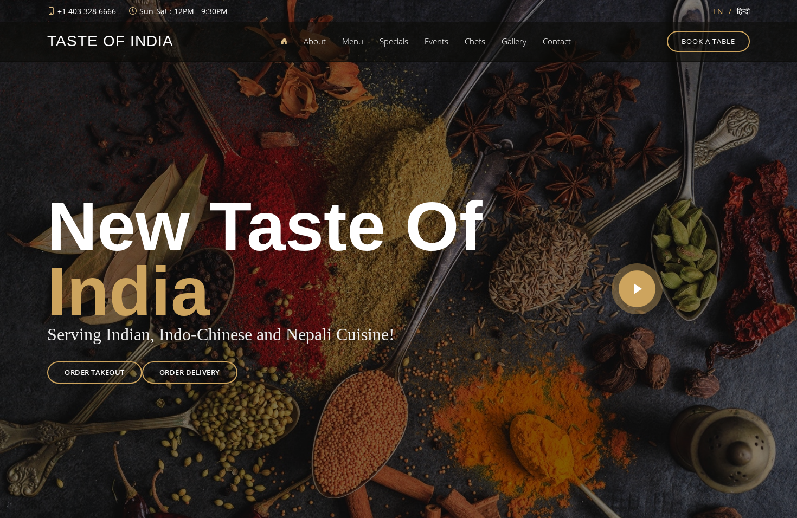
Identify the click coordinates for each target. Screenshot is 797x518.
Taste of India (110, 41)
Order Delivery (189, 372)
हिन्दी (743, 11)
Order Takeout (95, 372)
